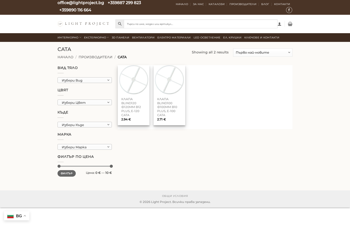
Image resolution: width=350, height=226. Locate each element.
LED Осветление (207, 37)
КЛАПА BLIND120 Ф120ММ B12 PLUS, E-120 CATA (131, 107)
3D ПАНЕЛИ (120, 37)
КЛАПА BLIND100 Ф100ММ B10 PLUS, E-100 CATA (167, 107)
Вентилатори (143, 37)
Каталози (217, 4)
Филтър (67, 173)
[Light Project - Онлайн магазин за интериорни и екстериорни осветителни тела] (83, 24)
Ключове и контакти (261, 37)
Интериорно (68, 37)
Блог (265, 4)
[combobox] (85, 80)
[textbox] (83, 80)
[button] (279, 23)
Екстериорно (95, 37)
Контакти (282, 4)
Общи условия (175, 195)
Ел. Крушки (232, 37)
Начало (182, 4)
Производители (243, 4)
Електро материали (174, 37)
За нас (198, 4)
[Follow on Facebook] (289, 10)
